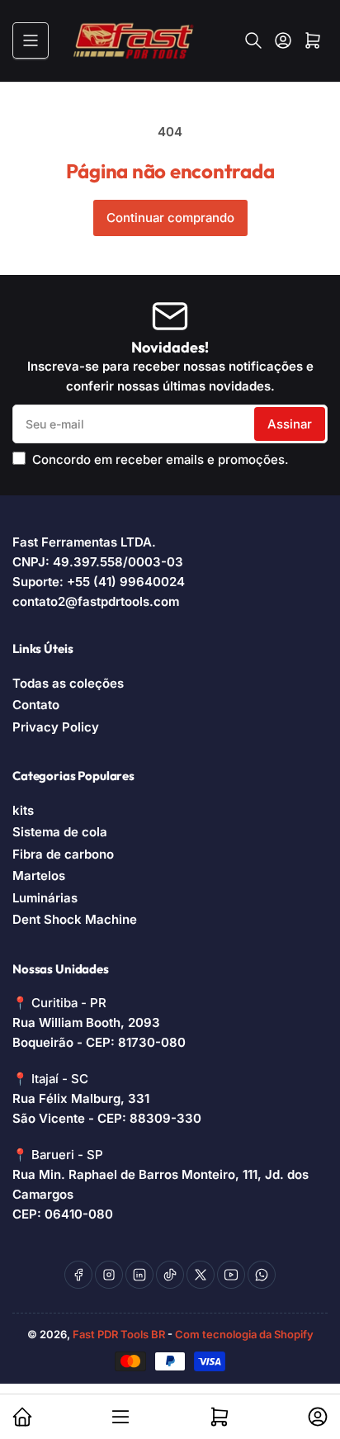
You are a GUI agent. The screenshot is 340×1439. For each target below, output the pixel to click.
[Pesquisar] (253, 40)
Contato (35, 704)
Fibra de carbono (63, 854)
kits (23, 810)
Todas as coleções (68, 683)
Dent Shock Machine (74, 919)
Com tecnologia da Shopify (244, 1334)
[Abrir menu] (30, 40)
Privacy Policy (55, 727)
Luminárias (45, 898)
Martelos (38, 875)
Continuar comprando (170, 217)
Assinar (289, 424)
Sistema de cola (59, 832)
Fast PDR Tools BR (119, 1334)
